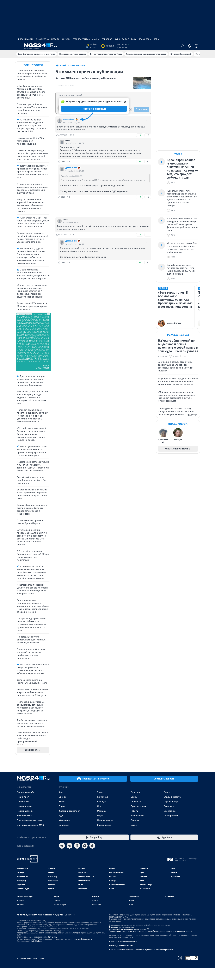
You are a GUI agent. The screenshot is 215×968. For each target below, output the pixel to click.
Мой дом (101, 811)
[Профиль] (196, 46)
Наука (100, 815)
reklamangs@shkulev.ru (118, 917)
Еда (61, 815)
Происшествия (138, 806)
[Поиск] (182, 46)
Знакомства (42, 39)
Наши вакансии (25, 811)
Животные (64, 820)
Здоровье (64, 825)
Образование (104, 825)
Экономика (170, 811)
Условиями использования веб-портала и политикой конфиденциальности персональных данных (150, 931)
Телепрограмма (81, 39)
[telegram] (62, 846)
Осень (134, 797)
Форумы (66, 39)
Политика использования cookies (123, 941)
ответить (63, 135)
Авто (61, 792)
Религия (135, 820)
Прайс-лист (23, 797)
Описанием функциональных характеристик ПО (129, 929)
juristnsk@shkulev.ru (83, 939)
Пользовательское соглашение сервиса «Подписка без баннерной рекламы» (141, 950)
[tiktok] (92, 846)
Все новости (33, 65)
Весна (62, 801)
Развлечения (137, 815)
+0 (140, 135)
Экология (169, 806)
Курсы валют (122, 39)
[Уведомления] (189, 46)
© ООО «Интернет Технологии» (30, 958)
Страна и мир (171, 801)
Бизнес (62, 797)
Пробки (108, 46)
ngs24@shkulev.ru (50, 937)
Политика (136, 801)
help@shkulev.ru (36, 941)
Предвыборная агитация (29, 820)
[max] (85, 846)
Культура (101, 801)
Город (62, 806)
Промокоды (145, 39)
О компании (23, 801)
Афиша (95, 39)
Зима (100, 792)
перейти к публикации (72, 66)
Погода (55, 39)
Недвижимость (25, 39)
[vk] (69, 846)
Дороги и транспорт (69, 811)
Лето (99, 806)
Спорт (167, 792)
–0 (148, 135)
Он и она (135, 792)
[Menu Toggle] (18, 46)
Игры (156, 39)
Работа (134, 811)
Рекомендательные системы (121, 946)
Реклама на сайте (26, 792)
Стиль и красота (172, 797)
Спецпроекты (171, 815)
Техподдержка (24, 815)
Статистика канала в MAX (30, 825)
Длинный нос (68, 119)
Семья (134, 825)
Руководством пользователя (121, 927)
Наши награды (24, 806)
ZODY (133, 39)
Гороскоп (107, 39)
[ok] (77, 846)
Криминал (102, 797)
